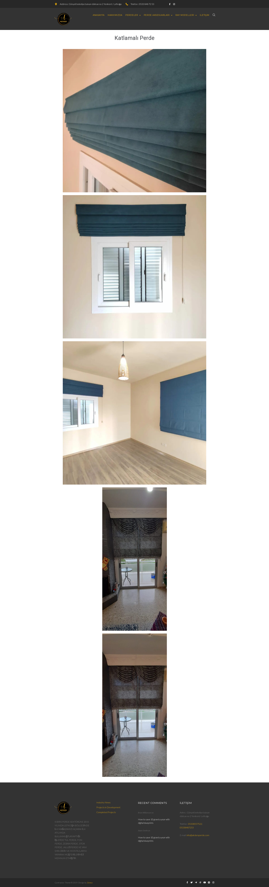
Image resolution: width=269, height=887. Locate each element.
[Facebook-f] (170, 4)
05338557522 (195, 823)
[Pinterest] (209, 882)
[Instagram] (174, 4)
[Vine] (200, 882)
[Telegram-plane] (196, 882)
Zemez (90, 882)
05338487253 (187, 827)
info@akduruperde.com (198, 835)
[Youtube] (205, 882)
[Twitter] (192, 882)
